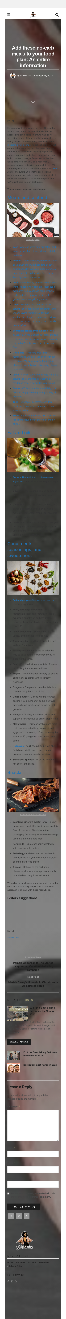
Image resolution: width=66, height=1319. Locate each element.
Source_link (13, 937)
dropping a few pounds (19, 145)
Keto (55, 168)
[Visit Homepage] (33, 15)
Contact (32, 1262)
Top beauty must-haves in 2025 (40, 1065)
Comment (13, 1106)
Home (10, 1262)
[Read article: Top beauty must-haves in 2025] (13, 1067)
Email (11, 1163)
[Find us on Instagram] (12, 1281)
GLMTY (24, 75)
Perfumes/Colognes (23, 1009)
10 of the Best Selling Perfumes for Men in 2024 (42, 1011)
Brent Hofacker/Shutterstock (33, 814)
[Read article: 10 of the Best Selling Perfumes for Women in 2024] (13, 1055)
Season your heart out (43, 600)
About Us (20, 1262)
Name (11, 1147)
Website (11, 1178)
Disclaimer (44, 1262)
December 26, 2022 (43, 75)
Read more (20, 1041)
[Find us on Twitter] (16, 1281)
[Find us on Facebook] (8, 1281)
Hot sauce (18, 746)
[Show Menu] (8, 15)
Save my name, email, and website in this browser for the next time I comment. (33, 1195)
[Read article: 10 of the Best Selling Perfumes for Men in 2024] (17, 1013)
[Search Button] (57, 15)
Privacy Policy (15, 1266)
